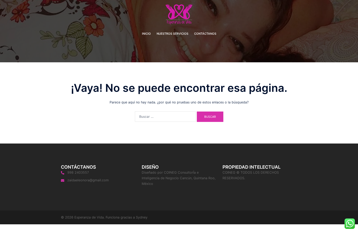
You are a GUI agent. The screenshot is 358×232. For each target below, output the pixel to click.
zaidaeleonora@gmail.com (88, 180)
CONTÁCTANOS (205, 33)
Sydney (142, 217)
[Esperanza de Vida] (178, 16)
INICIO (146, 33)
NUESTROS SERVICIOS (172, 33)
